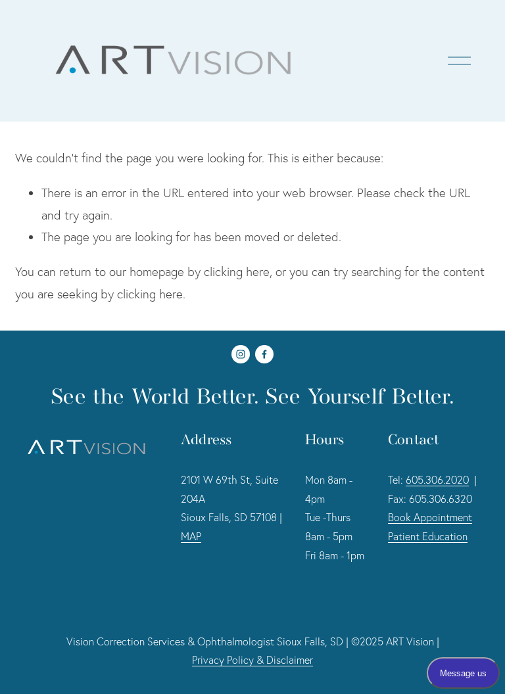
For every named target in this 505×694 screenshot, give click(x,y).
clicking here (237, 271)
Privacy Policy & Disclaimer (252, 659)
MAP (191, 536)
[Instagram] (240, 354)
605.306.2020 (437, 479)
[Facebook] (264, 354)
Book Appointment (430, 517)
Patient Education (428, 536)
